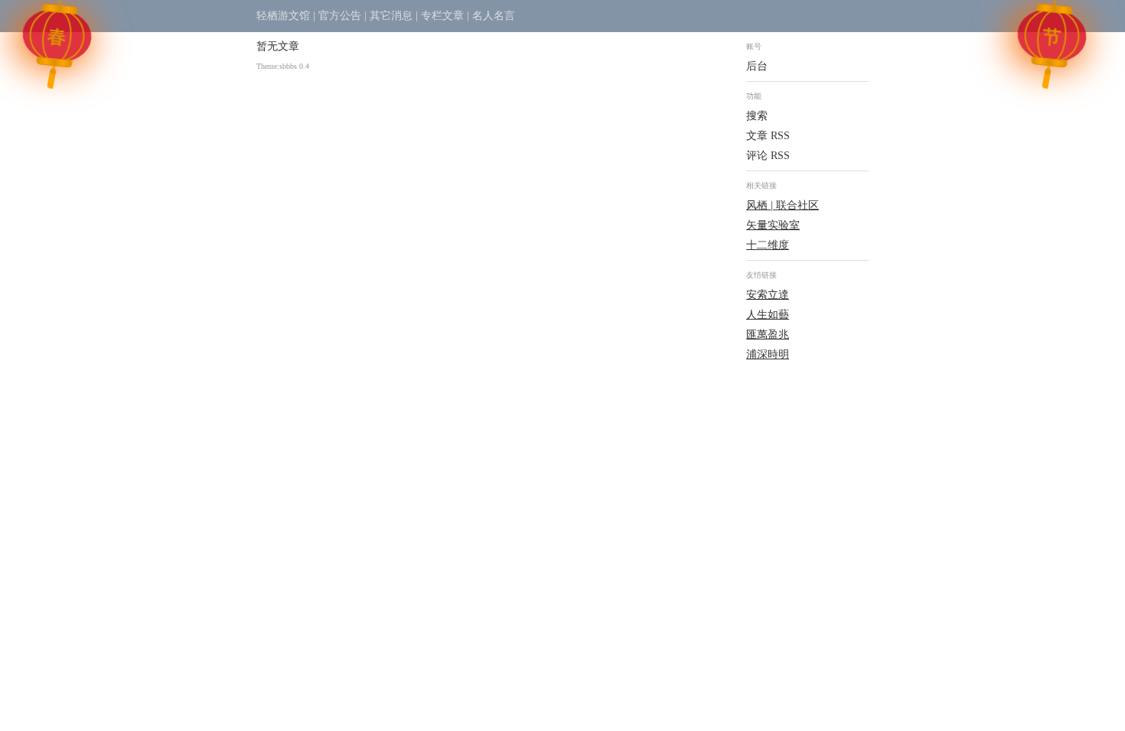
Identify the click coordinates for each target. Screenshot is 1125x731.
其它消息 (391, 15)
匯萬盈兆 (767, 334)
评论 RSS (768, 155)
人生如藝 (767, 314)
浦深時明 (767, 354)
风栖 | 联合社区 (782, 205)
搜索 (757, 116)
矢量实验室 (773, 225)
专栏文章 (442, 15)
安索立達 (767, 295)
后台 (757, 66)
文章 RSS (768, 135)
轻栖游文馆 (283, 15)
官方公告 (339, 15)
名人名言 (493, 15)
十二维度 (767, 245)
